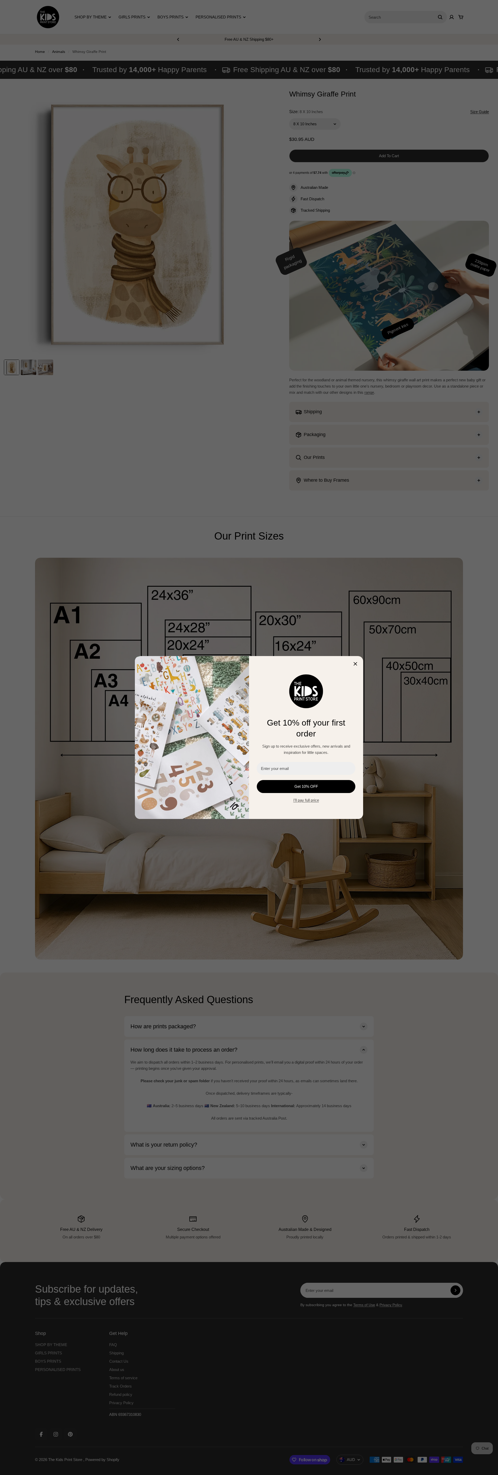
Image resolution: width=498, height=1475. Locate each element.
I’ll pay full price (306, 800)
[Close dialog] (355, 663)
